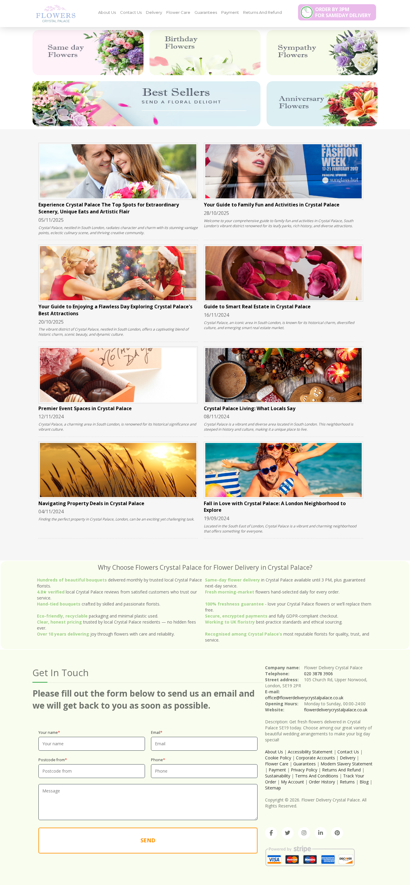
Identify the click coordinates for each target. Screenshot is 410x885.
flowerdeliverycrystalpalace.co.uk (335, 710)
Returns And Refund (262, 12)
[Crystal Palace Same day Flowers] (87, 52)
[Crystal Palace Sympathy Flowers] (322, 52)
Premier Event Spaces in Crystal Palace (85, 408)
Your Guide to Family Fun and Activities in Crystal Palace (271, 204)
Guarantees (205, 12)
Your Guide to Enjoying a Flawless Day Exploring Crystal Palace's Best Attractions (115, 310)
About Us (107, 12)
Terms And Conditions (316, 776)
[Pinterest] (337, 833)
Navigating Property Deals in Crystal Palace (91, 503)
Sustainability (277, 776)
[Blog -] (53, 13)
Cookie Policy (278, 758)
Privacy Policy (304, 770)
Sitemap (273, 788)
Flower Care (178, 12)
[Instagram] (304, 833)
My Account (292, 782)
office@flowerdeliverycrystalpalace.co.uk (304, 697)
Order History (322, 782)
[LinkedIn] (321, 833)
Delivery (154, 12)
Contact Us (131, 12)
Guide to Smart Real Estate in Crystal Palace (257, 306)
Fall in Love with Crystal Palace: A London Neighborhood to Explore (275, 507)
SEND (147, 840)
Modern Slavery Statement (346, 764)
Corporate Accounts (315, 758)
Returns (347, 782)
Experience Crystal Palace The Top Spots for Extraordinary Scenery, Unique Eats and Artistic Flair (108, 208)
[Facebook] (271, 833)
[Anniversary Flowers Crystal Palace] (322, 103)
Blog (364, 782)
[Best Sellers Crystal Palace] (146, 103)
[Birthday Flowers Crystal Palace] (205, 52)
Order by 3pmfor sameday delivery (343, 12)
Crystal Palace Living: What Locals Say (249, 408)
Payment (230, 12)
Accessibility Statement (310, 752)
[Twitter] (288, 833)
